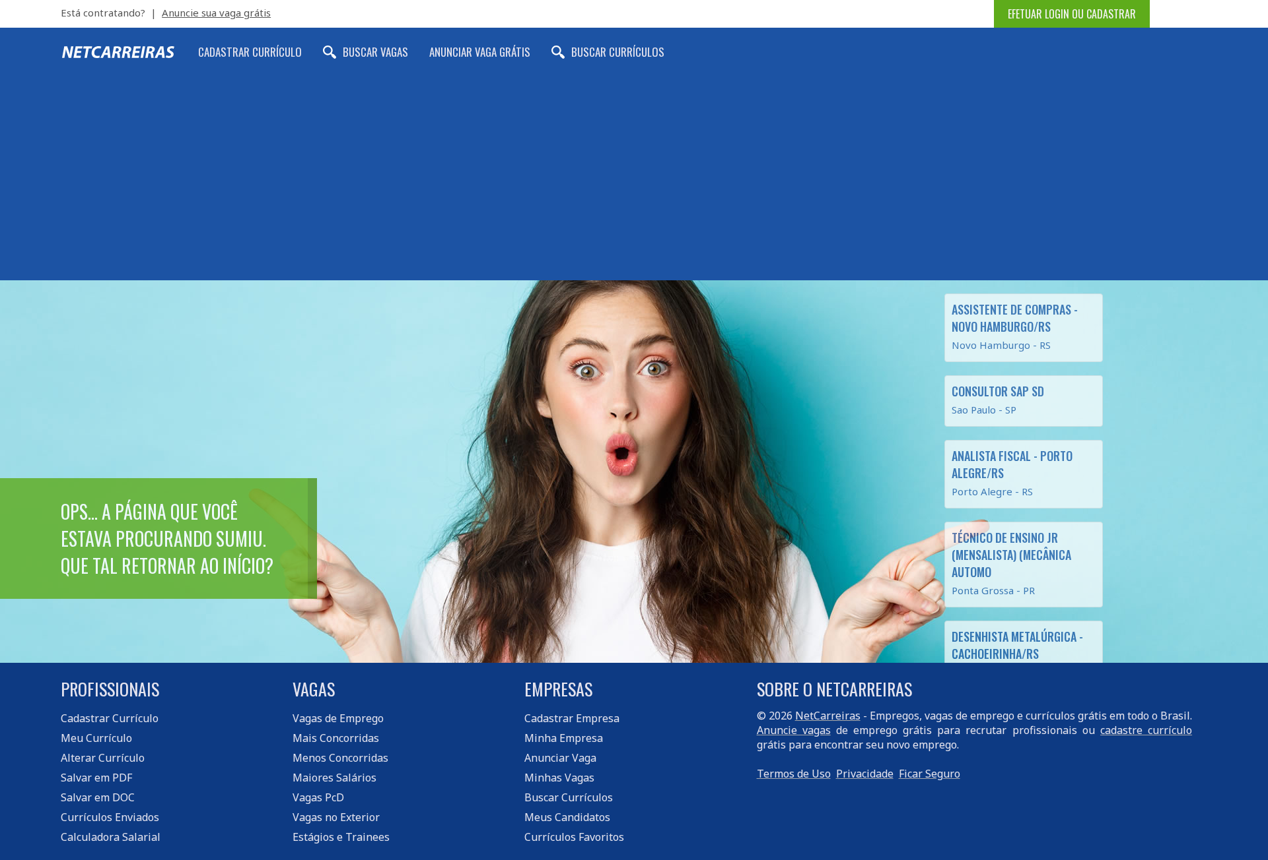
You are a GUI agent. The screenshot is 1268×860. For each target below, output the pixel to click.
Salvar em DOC (98, 797)
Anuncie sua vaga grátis (216, 12)
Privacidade (865, 773)
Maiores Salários (334, 777)
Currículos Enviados (110, 817)
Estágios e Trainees (341, 837)
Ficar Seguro (929, 773)
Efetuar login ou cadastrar (1072, 14)
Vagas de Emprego (338, 718)
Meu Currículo (96, 738)
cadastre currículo (1146, 730)
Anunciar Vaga (560, 758)
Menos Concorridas (340, 758)
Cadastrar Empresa (571, 718)
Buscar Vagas (375, 52)
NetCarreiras (828, 715)
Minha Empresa (563, 738)
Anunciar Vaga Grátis (479, 52)
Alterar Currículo (103, 758)
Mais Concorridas (336, 738)
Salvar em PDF (96, 777)
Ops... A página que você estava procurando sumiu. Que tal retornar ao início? (167, 538)
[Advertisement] (634, 181)
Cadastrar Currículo (250, 52)
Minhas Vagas (559, 777)
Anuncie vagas (794, 730)
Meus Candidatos (567, 817)
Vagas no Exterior (336, 817)
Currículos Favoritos (574, 837)
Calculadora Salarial (110, 837)
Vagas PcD (318, 797)
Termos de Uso (794, 773)
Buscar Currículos (617, 52)
